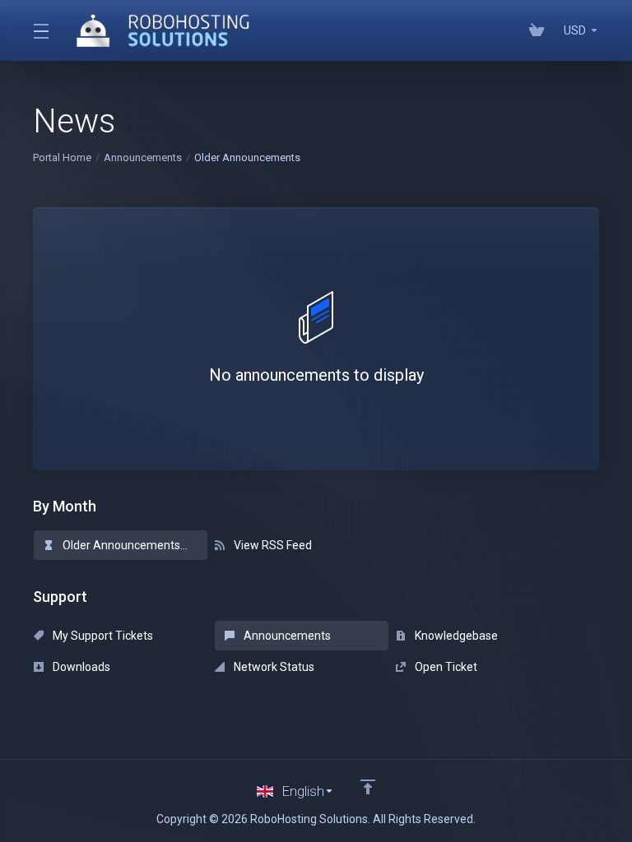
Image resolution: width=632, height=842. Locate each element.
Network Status (272, 666)
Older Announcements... (124, 545)
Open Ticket (444, 666)
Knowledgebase (455, 635)
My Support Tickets (101, 635)
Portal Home (62, 157)
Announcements (143, 157)
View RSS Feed (271, 545)
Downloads (80, 666)
